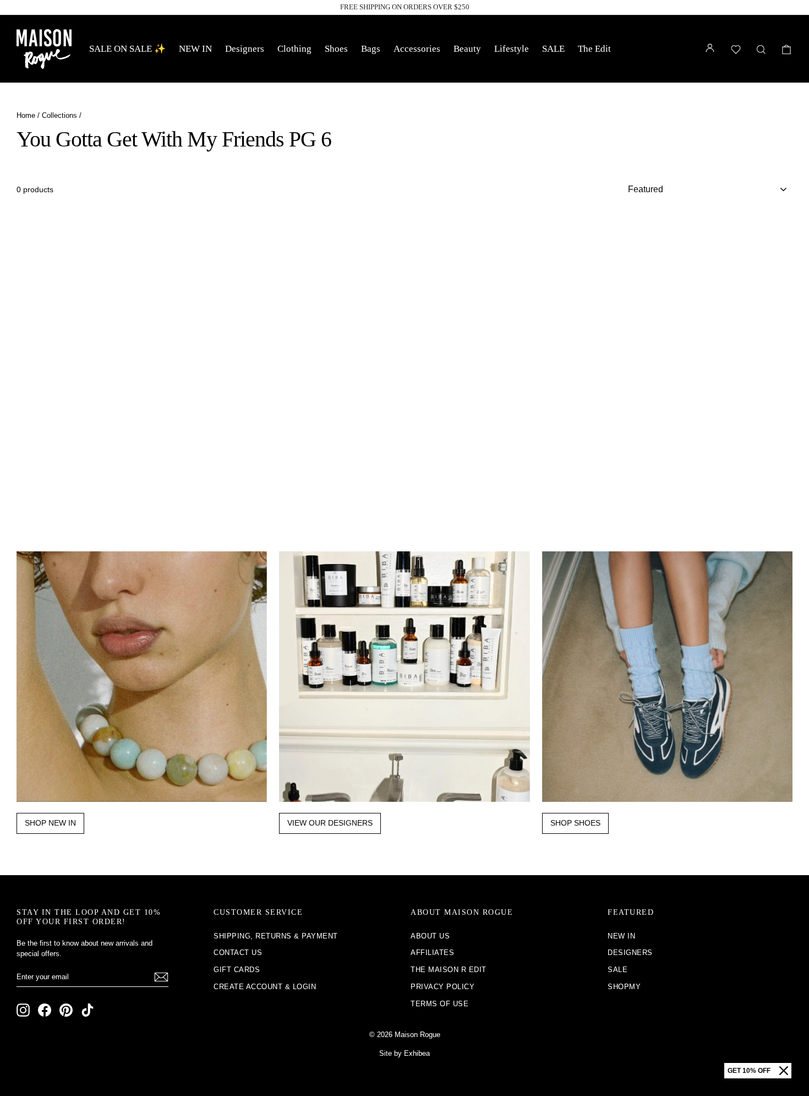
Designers (244, 49)
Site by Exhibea (404, 1053)
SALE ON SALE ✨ (127, 49)
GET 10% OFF (749, 1071)
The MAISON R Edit (449, 969)
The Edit (594, 49)
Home (26, 115)
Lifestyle (511, 49)
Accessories (416, 49)
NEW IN (195, 49)
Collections (59, 115)
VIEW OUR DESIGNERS (330, 822)
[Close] (783, 1070)
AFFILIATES (432, 952)
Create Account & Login (265, 987)
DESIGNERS (630, 952)
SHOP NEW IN (50, 822)
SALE (553, 49)
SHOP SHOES (575, 822)
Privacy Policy (442, 987)
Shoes (336, 49)
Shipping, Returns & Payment (276, 936)
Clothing (294, 49)
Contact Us (238, 952)
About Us (430, 936)
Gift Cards (237, 969)
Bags (370, 49)
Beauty (467, 49)
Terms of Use (439, 1004)
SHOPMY (624, 987)
